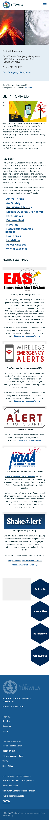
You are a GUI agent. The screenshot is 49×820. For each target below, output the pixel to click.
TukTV (5, 761)
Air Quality (13, 203)
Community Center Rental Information (19, 791)
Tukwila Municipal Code (13, 756)
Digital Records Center (12, 746)
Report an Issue (9, 751)
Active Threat (15, 198)
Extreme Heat (15, 220)
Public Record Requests (13, 796)
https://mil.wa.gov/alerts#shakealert (25, 560)
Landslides (13, 240)
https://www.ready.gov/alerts (26, 336)
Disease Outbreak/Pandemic (24, 211)
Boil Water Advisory (19, 207)
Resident (6, 721)
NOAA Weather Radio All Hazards (20, 476)
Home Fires (13, 236)
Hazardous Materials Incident (19, 230)
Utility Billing (8, 766)
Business (7, 726)
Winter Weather (16, 249)
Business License (10, 785)
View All (6, 801)
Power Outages (16, 244)
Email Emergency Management (17, 72)
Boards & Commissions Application (18, 780)
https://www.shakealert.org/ (25, 565)
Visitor (5, 731)
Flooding (12, 224)
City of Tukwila (13, 5)
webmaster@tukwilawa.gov (30, 813)
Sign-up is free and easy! (29, 440)
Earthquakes (14, 216)
